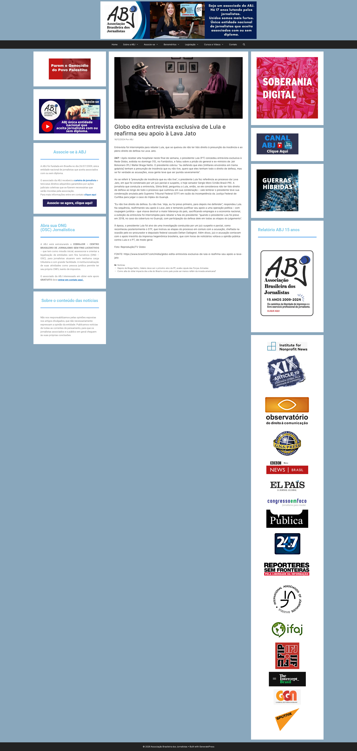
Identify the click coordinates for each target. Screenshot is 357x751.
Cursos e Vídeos (212, 44)
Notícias (121, 265)
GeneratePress (206, 746)
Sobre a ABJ (129, 44)
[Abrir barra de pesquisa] (244, 44)
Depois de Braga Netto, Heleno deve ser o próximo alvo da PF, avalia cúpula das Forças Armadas (162, 268)
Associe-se (149, 44)
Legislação (190, 44)
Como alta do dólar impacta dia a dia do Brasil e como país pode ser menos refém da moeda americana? (166, 271)
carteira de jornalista (85, 180)
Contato (233, 44)
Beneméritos (170, 44)
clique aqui (90, 194)
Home (115, 44)
